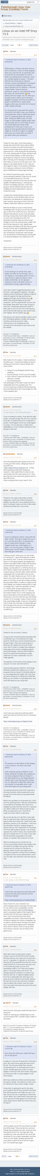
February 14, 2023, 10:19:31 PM (12, 1006)
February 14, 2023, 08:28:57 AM (12, 709)
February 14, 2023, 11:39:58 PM (12, 1041)
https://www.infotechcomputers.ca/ (16, 468)
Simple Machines (25, 1171)
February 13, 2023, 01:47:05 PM (12, 493)
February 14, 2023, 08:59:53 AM (12, 749)
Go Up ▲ (27, 1169)
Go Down (5, 45)
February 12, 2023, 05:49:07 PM (12, 260)
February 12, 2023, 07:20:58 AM (12, 55)
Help (11, 1169)
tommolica (10, 454)
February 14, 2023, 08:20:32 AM (12, 628)
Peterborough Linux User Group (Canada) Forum (15, 8)
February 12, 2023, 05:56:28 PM (12, 355)
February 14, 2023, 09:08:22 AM (12, 877)
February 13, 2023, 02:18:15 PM (12, 525)
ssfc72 (8, 1003)
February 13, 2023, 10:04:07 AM (12, 410)
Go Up (4, 1156)
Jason (7, 256)
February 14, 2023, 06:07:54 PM (12, 949)
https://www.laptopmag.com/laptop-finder (17, 721)
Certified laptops (27, 910)
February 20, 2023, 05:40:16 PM (12, 1121)
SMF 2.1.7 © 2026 (15, 1171)
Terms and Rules (18, 1169)
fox (6, 51)
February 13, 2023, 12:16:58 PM (12, 457)
